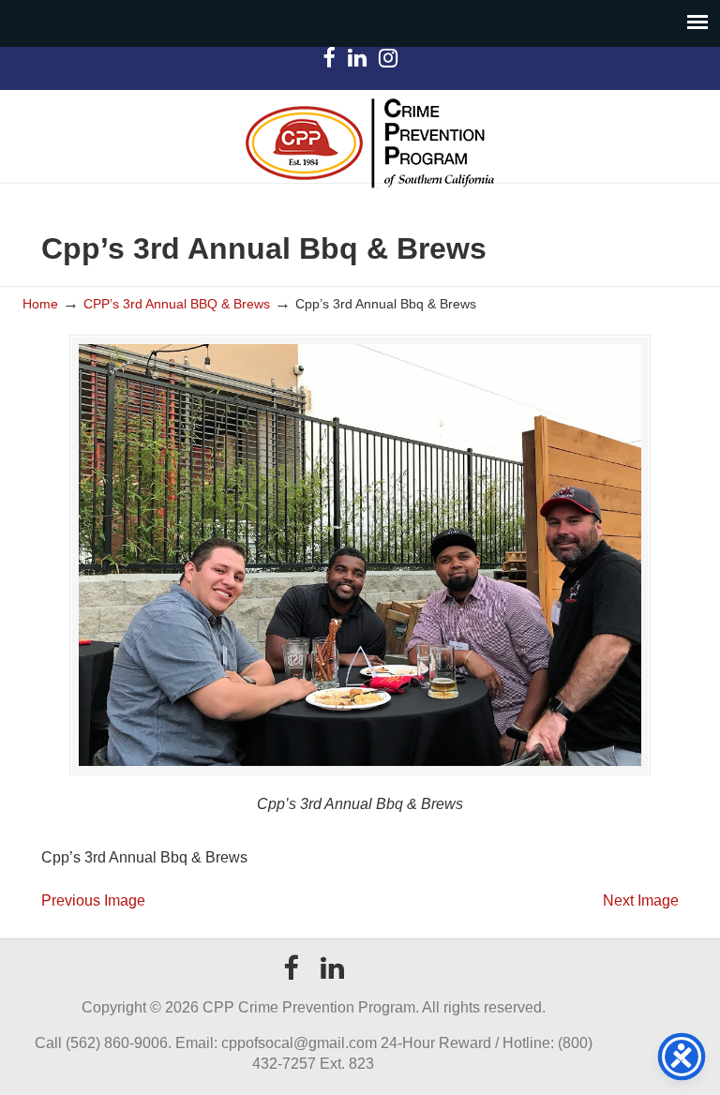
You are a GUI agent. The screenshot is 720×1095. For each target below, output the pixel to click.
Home (40, 303)
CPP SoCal (369, 142)
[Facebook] (328, 61)
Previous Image (93, 900)
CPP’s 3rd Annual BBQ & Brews (176, 303)
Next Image (641, 900)
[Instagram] (387, 61)
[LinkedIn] (356, 61)
